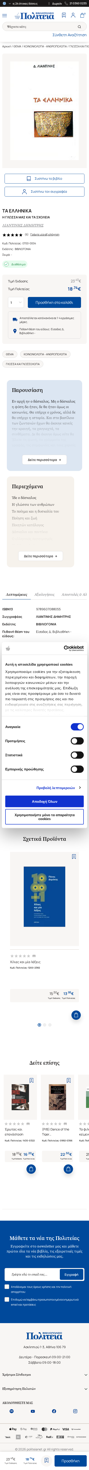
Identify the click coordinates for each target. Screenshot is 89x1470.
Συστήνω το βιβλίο (48, 178)
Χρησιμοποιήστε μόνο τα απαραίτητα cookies (45, 817)
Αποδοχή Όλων (44, 801)
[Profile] (73, 15)
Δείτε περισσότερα (44, 460)
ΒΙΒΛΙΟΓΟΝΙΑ (23, 249)
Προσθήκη (71, 1460)
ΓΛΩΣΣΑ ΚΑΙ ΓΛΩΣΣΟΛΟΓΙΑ (23, 364)
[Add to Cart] (76, 1015)
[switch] (77, 741)
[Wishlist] (63, 15)
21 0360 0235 (78, 3)
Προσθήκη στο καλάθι (54, 302)
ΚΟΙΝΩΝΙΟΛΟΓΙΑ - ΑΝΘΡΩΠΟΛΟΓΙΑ (45, 46)
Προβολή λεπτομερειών (56, 788)
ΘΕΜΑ (17, 46)
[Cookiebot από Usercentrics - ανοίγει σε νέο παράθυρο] (64, 648)
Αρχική (6, 46)
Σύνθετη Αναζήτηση (69, 34)
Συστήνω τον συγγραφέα (49, 191)
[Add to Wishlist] (46, 1461)
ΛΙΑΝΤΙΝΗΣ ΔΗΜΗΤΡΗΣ (22, 225)
